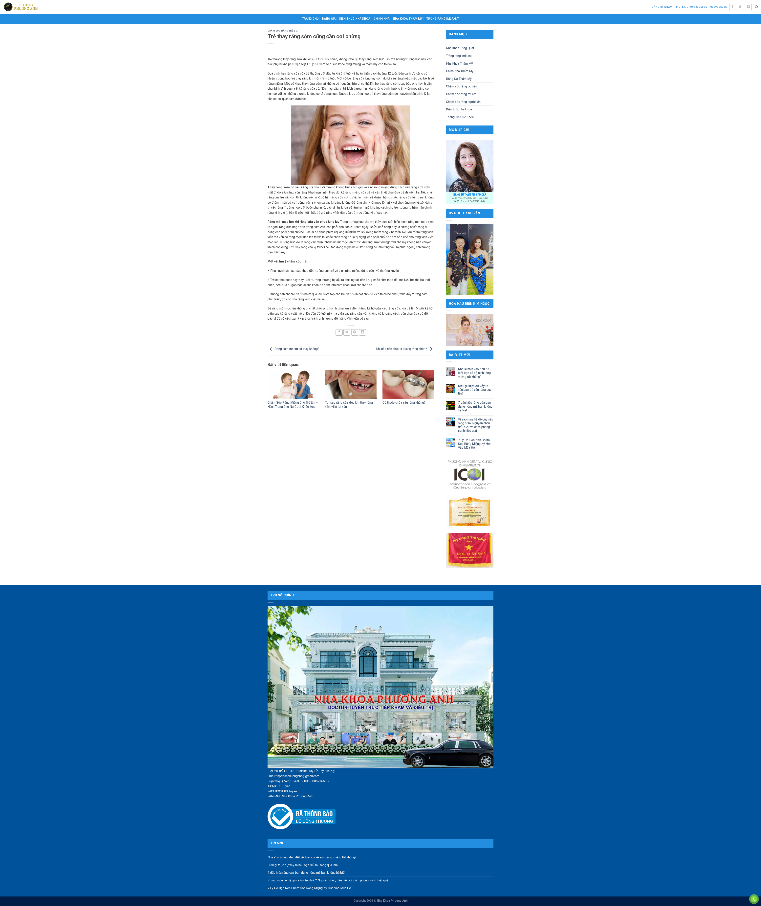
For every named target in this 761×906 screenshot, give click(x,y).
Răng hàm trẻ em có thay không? (296, 349)
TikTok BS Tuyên (279, 786)
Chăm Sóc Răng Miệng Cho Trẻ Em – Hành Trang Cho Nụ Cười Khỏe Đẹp (293, 405)
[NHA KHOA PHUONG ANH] (21, 7)
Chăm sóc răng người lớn (463, 102)
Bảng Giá (329, 18)
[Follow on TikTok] (740, 7)
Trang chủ (310, 18)
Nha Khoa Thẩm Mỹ (408, 18)
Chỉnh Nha (382, 18)
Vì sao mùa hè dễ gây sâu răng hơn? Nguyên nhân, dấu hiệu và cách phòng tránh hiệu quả (475, 425)
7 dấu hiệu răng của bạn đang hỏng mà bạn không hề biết (475, 406)
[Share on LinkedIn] (362, 332)
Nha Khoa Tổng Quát (460, 48)
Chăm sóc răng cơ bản (461, 86)
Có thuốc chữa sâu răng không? (403, 402)
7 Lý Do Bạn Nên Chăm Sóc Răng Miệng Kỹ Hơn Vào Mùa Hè (474, 443)
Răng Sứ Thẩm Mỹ (459, 79)
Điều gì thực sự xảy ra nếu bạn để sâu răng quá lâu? (474, 389)
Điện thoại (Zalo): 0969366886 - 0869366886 (299, 781)
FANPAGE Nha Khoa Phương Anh (290, 796)
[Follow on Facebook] (732, 7)
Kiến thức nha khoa (354, 18)
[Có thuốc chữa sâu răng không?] (408, 384)
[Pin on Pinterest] (354, 332)
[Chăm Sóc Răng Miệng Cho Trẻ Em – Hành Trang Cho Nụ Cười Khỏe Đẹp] (293, 384)
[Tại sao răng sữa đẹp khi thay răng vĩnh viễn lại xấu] (351, 384)
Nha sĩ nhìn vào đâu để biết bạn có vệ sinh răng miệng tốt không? (474, 372)
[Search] (756, 7)
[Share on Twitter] (346, 332)
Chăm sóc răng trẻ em (282, 31)
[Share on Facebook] (339, 332)
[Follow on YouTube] (748, 7)
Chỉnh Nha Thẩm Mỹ (459, 71)
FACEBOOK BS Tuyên (282, 791)
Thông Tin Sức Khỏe (460, 117)
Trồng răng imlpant (442, 18)
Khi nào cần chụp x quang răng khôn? (402, 349)
